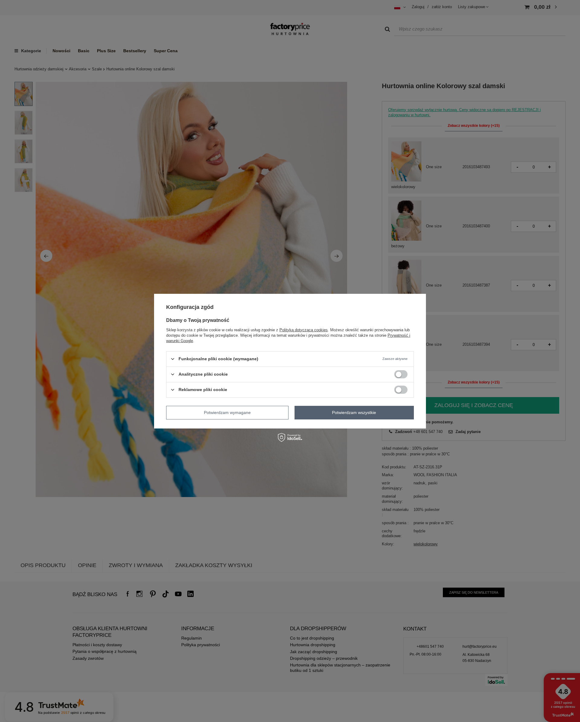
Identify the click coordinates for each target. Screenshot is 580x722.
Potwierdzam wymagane (227, 412)
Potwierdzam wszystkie (354, 412)
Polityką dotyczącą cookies (303, 329)
